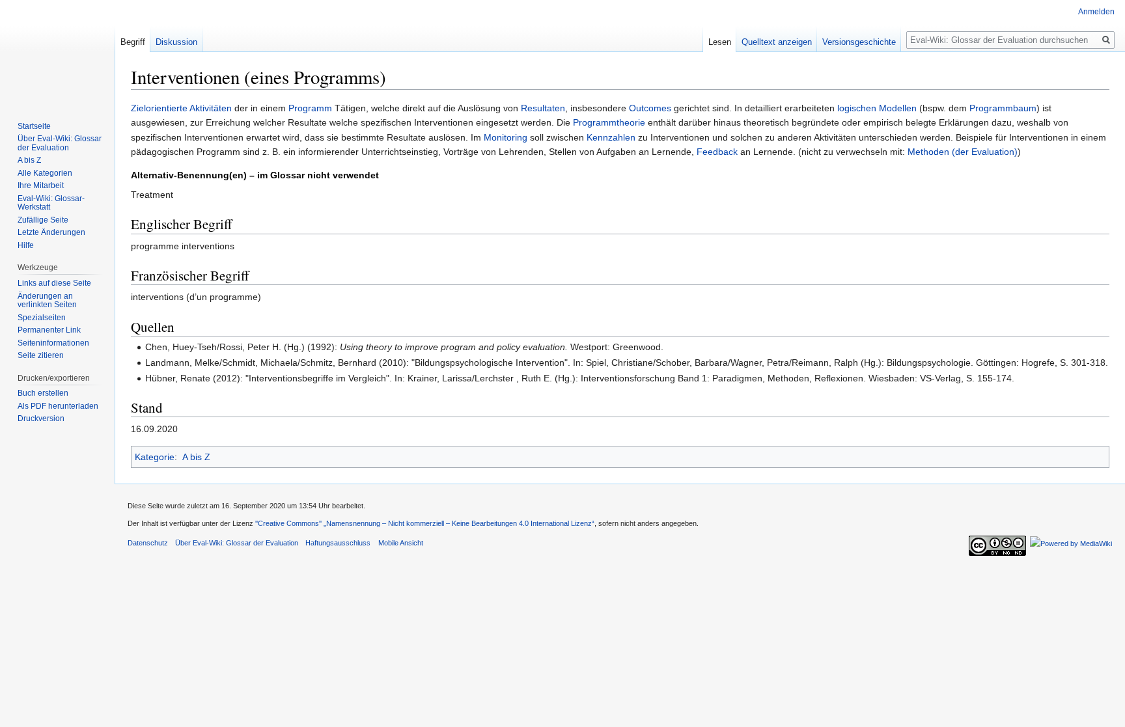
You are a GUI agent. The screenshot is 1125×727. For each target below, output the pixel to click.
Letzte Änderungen (51, 232)
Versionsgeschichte (859, 42)
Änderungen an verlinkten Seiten (47, 301)
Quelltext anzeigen (777, 42)
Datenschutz (148, 543)
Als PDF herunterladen (58, 406)
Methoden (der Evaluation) (963, 151)
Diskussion (176, 42)
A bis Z (196, 457)
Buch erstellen (43, 393)
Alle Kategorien (45, 173)
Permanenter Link (49, 330)
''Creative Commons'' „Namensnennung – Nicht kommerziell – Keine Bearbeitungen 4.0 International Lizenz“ (424, 523)
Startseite (34, 126)
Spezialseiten (42, 317)
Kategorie (154, 457)
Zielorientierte (159, 108)
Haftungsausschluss (337, 543)
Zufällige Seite (43, 220)
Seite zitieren (41, 355)
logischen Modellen (877, 108)
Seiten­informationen (53, 343)
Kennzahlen (611, 137)
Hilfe (26, 245)
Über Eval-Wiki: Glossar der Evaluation (60, 143)
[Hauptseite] (57, 52)
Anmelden (1096, 11)
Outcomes (650, 108)
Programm (310, 108)
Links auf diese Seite (54, 283)
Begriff (132, 42)
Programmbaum (1002, 108)
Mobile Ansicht (400, 543)
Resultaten (543, 108)
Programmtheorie (609, 122)
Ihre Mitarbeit (41, 185)
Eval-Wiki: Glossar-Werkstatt (51, 203)
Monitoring (505, 137)
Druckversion (41, 418)
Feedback (717, 151)
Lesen (719, 42)
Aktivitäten (210, 108)
